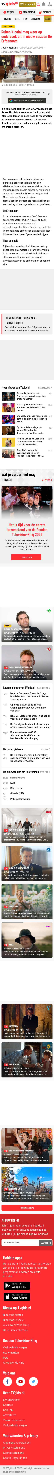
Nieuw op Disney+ (14, 1320)
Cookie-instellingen (15, 1458)
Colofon (8, 1410)
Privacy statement (14, 1448)
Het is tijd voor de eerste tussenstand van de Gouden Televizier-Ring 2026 (27, 529)
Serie (17, 18)
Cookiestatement (13, 1453)
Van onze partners (14, 1420)
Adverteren (9, 1415)
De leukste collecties (15, 1330)
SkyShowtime (11, 1400)
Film (25, 18)
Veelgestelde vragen (15, 1347)
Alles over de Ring (13, 1363)
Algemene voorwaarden (17, 1443)
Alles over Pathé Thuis (16, 1325)
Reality (7, 18)
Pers (5, 1358)
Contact (8, 1405)
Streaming (35, 18)
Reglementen (11, 1353)
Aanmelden (46, 1242)
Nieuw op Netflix (13, 1315)
